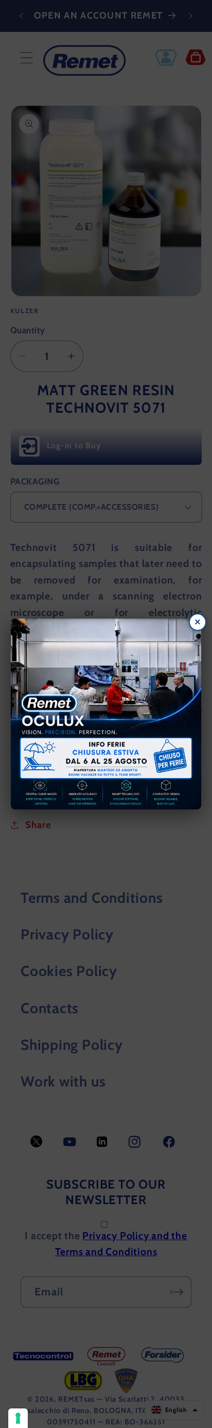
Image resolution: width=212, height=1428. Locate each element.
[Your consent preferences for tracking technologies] (18, 1418)
